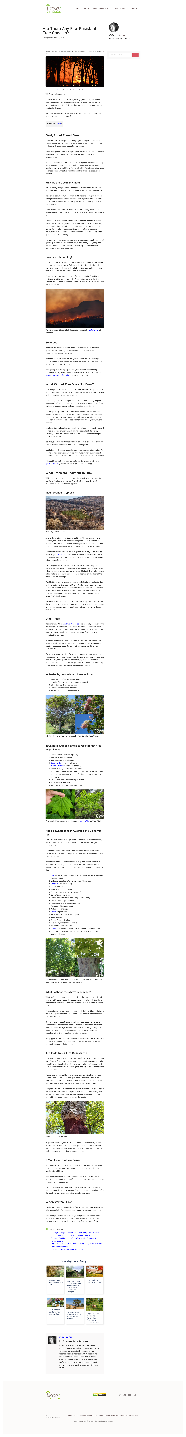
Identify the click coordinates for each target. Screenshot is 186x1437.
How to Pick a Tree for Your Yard (94, 1281)
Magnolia (54, 928)
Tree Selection (55, 90)
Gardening (135, 8)
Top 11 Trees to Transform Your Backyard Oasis (70, 1235)
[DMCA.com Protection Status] (99, 1395)
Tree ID (86, 8)
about (76, 1415)
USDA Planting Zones (100, 8)
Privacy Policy (134, 1415)
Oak (52, 875)
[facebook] (124, 1395)
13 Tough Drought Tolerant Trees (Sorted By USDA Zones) (75, 1233)
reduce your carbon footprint (57, 375)
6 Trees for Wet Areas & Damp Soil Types (55, 1282)
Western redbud (57, 766)
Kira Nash (122, 35)
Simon (56, 1136)
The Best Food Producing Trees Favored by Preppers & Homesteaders (93, 1318)
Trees (77, 8)
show (59, 123)
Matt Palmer (94, 330)
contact (83, 1415)
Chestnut (54, 884)
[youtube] (129, 1395)
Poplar (53, 912)
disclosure (92, 1415)
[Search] (135, 55)
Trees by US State (119, 8)
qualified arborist (52, 464)
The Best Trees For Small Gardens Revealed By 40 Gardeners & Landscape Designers (74, 1286)
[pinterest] (120, 1395)
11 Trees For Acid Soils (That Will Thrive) (67, 1249)
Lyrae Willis (84, 821)
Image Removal (112, 1415)
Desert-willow (56, 763)
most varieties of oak (71, 624)
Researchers (61, 554)
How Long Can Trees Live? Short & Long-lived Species (74, 1315)
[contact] (134, 1395)
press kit (123, 1415)
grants (102, 1415)
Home (47, 90)
